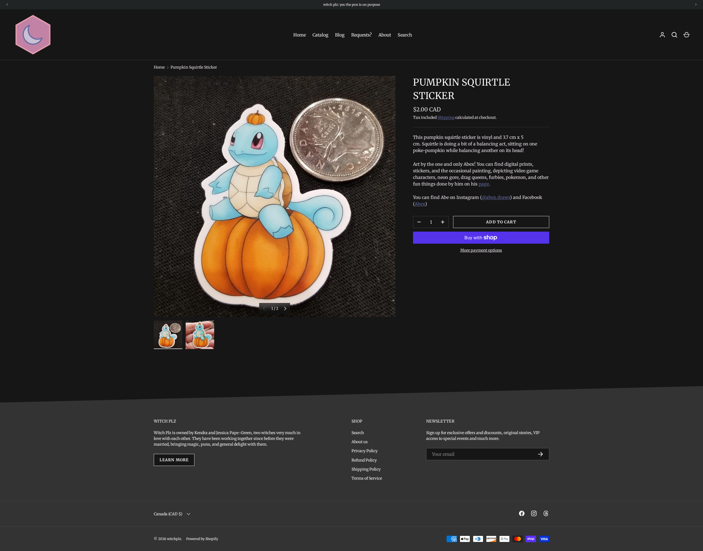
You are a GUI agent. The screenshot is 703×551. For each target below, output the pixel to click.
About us (360, 441)
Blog (340, 35)
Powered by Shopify (202, 539)
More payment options (481, 250)
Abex (420, 204)
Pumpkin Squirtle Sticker (194, 67)
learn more (174, 459)
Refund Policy (364, 460)
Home (299, 35)
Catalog (320, 35)
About (384, 35)
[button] (686, 35)
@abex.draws (496, 197)
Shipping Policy (366, 469)
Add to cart (501, 222)
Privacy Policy (365, 450)
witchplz (174, 539)
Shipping (445, 117)
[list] (274, 196)
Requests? (361, 35)
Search (405, 35)
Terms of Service (367, 478)
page (484, 184)
